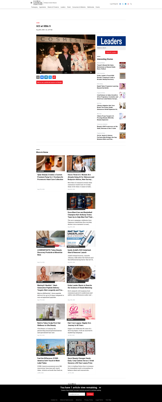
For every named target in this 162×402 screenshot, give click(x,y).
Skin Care (99, 113)
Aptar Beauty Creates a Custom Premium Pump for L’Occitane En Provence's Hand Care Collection (50, 177)
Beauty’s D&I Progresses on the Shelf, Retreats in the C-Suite (107, 127)
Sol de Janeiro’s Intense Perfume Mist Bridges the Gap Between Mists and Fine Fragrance (107, 137)
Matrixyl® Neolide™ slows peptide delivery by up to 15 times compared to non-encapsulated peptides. (50, 295)
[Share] (42, 77)
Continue (90, 394)
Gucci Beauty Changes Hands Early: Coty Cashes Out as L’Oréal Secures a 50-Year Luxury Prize (81, 360)
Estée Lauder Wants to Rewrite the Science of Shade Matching (80, 286)
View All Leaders (111, 52)
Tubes (39, 354)
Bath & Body (100, 83)
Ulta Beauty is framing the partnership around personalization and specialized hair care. (49, 330)
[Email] (38, 77)
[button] (40, 72)
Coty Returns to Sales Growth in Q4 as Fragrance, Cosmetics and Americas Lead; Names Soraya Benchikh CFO (107, 97)
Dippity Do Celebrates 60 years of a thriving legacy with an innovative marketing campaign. (80, 330)
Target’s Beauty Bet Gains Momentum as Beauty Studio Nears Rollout (106, 67)
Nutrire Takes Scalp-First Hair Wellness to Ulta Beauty (49, 324)
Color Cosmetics (101, 73)
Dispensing (40, 171)
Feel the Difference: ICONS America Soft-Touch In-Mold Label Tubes (48, 360)
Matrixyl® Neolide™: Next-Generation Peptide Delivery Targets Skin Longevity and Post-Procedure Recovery (50, 287)
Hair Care (99, 103)
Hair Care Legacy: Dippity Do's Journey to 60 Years (79, 324)
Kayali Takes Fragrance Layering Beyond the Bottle (107, 87)
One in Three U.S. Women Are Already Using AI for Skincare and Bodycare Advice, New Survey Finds (81, 177)
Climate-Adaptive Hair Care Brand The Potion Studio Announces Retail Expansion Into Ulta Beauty (107, 107)
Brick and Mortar (101, 62)
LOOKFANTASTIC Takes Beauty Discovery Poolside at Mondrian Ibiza (49, 252)
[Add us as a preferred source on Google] (54, 77)
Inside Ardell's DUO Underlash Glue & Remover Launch (79, 251)
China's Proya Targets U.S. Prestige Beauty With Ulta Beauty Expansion (105, 118)
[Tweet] (50, 77)
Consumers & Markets (102, 124)
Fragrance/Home (101, 92)
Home (37, 22)
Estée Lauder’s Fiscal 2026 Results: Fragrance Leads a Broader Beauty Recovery (106, 77)
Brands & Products (73, 246)
